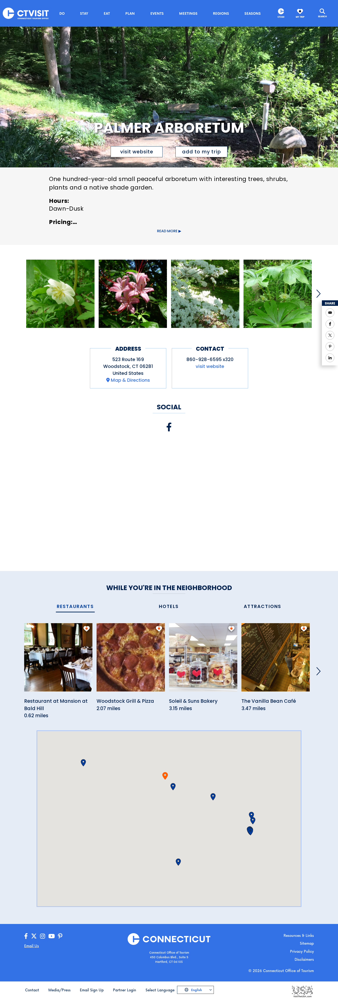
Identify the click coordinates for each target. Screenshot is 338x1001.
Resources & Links (299, 935)
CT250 (281, 17)
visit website (136, 151)
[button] (173, 786)
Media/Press (59, 990)
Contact (32, 990)
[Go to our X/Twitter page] (34, 936)
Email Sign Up (92, 990)
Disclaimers (304, 959)
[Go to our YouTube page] (51, 936)
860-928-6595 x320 (210, 359)
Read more (167, 231)
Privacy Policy (302, 951)
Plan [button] (130, 13)
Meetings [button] (188, 13)
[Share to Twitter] (330, 335)
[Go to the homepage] (26, 13)
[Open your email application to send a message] (330, 312)
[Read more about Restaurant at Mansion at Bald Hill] (58, 660)
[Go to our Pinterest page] (60, 936)
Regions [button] (221, 13)
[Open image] (60, 294)
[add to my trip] (86, 628)
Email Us (31, 946)
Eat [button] (107, 13)
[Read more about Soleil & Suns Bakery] (203, 660)
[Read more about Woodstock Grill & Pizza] (131, 660)
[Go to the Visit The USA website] (302, 991)
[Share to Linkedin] (330, 357)
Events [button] (157, 13)
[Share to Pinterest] (330, 346)
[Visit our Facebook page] (169, 427)
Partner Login (124, 990)
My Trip (300, 17)
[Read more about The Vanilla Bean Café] (275, 660)
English (196, 989)
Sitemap (307, 943)
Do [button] (62, 13)
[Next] (318, 293)
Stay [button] (84, 13)
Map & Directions (130, 380)
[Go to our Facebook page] (26, 936)
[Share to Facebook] (330, 324)
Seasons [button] (252, 13)
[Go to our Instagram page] (42, 936)
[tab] (75, 606)
